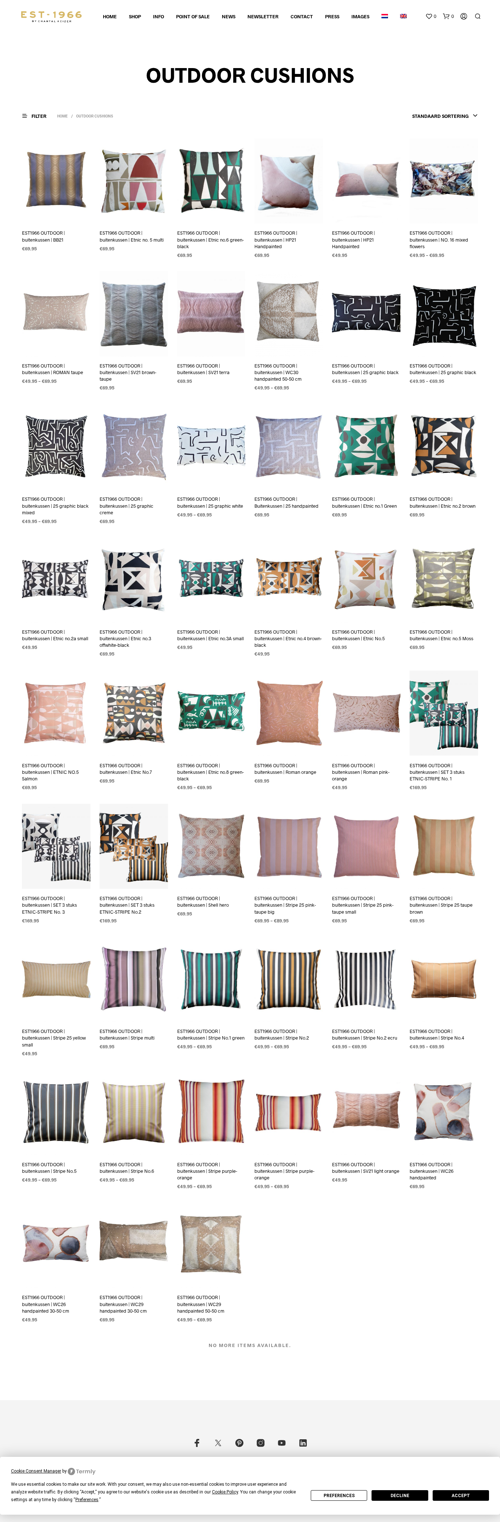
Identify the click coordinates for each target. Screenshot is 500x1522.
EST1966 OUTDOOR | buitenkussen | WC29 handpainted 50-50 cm (200, 1303)
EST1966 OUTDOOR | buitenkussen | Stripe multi (127, 1034)
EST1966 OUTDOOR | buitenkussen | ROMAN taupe (52, 369)
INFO (158, 16)
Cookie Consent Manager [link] (36, 1471)
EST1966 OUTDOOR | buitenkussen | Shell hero (203, 901)
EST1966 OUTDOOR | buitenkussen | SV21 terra (203, 369)
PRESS (332, 16)
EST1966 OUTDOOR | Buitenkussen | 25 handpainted (286, 502)
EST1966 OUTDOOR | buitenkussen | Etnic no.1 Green (364, 502)
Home (110, 16)
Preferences (339, 1495)
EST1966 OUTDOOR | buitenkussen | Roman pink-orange (360, 771)
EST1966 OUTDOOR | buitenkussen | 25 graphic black (365, 369)
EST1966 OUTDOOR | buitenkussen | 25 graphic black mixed (55, 505)
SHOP (135, 16)
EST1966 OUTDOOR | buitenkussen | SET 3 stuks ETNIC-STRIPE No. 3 (49, 904)
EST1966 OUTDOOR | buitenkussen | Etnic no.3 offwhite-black (125, 638)
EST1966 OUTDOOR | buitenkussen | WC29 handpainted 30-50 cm (123, 1303)
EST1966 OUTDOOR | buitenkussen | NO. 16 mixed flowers (439, 239)
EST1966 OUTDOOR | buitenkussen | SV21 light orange (365, 1167)
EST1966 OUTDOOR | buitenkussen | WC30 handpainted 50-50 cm (278, 372)
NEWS (228, 16)
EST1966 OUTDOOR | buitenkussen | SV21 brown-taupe (128, 372)
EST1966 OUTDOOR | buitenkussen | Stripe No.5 (49, 1167)
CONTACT (302, 16)
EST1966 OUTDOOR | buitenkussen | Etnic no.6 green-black (210, 239)
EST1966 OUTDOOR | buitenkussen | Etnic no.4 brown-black (288, 638)
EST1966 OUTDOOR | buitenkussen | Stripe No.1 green (211, 1034)
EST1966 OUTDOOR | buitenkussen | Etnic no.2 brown (442, 502)
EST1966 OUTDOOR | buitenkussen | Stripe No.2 (281, 1034)
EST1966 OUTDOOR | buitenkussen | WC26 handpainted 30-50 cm (45, 1303)
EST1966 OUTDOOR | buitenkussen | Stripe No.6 (127, 1167)
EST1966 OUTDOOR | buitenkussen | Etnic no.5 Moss (441, 635)
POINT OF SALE (193, 16)
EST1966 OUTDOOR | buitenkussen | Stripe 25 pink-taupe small (362, 904)
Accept (461, 1495)
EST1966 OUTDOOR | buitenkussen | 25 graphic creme (126, 505)
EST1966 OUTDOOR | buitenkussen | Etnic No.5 (358, 635)
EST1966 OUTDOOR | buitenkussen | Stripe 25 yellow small (54, 1037)
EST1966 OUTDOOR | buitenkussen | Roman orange (285, 768)
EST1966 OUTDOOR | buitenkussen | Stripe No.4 (437, 1034)
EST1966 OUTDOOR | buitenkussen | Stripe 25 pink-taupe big (285, 904)
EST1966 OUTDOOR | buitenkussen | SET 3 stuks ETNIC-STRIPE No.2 (127, 904)
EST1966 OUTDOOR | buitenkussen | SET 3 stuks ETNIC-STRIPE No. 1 (437, 771)
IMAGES (360, 16)
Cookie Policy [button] (225, 1492)
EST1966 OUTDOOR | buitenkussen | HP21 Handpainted (275, 239)
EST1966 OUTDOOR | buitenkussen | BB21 (43, 236)
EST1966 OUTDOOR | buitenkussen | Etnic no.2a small (55, 635)
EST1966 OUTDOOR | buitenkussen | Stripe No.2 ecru (364, 1034)
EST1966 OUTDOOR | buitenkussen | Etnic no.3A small (210, 635)
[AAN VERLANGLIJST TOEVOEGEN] (63, 213)
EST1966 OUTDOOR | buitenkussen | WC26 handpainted (432, 1170)
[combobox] (445, 116)
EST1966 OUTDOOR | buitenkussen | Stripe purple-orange (207, 1170)
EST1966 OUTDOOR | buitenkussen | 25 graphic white (210, 502)
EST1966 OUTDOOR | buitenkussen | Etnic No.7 (126, 768)
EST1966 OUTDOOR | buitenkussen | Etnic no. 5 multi (132, 236)
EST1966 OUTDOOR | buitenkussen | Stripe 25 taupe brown (441, 904)
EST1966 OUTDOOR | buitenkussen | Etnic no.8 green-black (210, 771)
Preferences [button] (86, 1499)
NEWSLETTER (263, 16)
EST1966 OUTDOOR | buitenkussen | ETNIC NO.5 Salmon (50, 771)
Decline (400, 1495)
